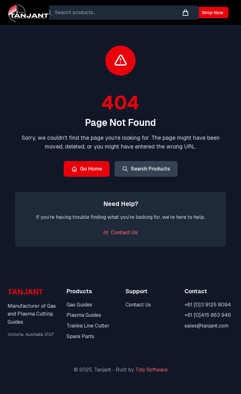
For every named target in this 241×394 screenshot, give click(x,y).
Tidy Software (151, 369)
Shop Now (212, 12)
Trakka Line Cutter (88, 325)
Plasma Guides (84, 315)
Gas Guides (79, 304)
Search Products (150, 168)
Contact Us (124, 232)
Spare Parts (80, 336)
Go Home (91, 168)
